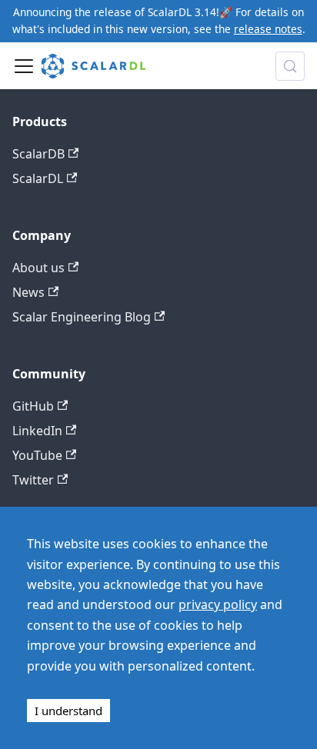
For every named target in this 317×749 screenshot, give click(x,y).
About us (38, 267)
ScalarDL (37, 178)
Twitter (33, 479)
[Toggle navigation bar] (23, 66)
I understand (68, 710)
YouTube (37, 455)
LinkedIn (37, 430)
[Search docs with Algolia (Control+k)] (290, 66)
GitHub (33, 406)
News (28, 292)
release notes (268, 29)
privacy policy (218, 604)
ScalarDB (38, 153)
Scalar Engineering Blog (81, 316)
